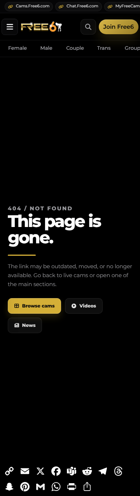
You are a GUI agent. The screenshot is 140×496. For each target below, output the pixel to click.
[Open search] (88, 27)
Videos (87, 306)
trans (104, 48)
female (17, 48)
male (46, 48)
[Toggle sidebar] (10, 27)
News (29, 325)
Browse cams (38, 306)
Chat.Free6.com (82, 6)
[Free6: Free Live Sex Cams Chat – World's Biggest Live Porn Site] (41, 26)
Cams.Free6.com (32, 6)
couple (75, 48)
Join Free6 (118, 26)
